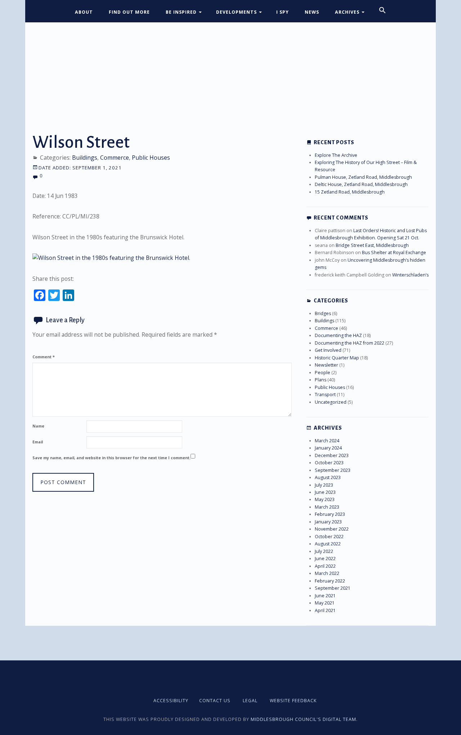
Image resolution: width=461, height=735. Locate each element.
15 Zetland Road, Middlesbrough (350, 192)
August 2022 (328, 544)
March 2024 (327, 441)
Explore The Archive (336, 155)
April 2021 (325, 610)
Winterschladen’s (410, 275)
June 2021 (325, 596)
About (84, 12)
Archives (347, 12)
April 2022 (325, 566)
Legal (250, 701)
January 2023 (328, 522)
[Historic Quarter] (230, 67)
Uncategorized (330, 402)
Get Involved (328, 350)
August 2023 (328, 477)
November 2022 (332, 529)
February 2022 (330, 581)
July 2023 (324, 485)
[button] (382, 10)
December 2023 (332, 455)
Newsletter (326, 365)
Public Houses (151, 157)
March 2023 (327, 507)
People (322, 372)
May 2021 (325, 603)
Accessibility (170, 701)
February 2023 (330, 514)
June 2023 (325, 492)
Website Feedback (293, 701)
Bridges (323, 313)
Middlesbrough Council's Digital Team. (304, 719)
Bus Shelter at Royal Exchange (394, 252)
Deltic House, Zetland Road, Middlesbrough (361, 184)
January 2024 (328, 448)
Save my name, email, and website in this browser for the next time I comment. (111, 457)
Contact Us (214, 701)
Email (37, 441)
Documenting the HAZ (338, 335)
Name (38, 426)
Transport (325, 394)
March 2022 (327, 573)
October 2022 (329, 536)
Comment (43, 356)
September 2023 (332, 470)
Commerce (114, 157)
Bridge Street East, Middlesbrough (372, 245)
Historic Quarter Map (337, 358)
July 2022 (324, 551)
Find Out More (129, 12)
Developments (236, 12)
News (312, 12)
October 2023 (329, 463)
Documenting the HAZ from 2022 (349, 343)
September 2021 (332, 588)
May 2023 (325, 499)
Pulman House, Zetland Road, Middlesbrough (363, 177)
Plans (320, 380)
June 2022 (325, 558)
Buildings (84, 157)
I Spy (282, 12)
